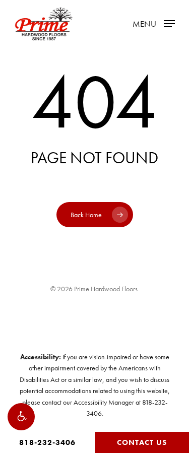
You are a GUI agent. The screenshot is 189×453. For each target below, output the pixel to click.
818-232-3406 (47, 442)
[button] (21, 416)
